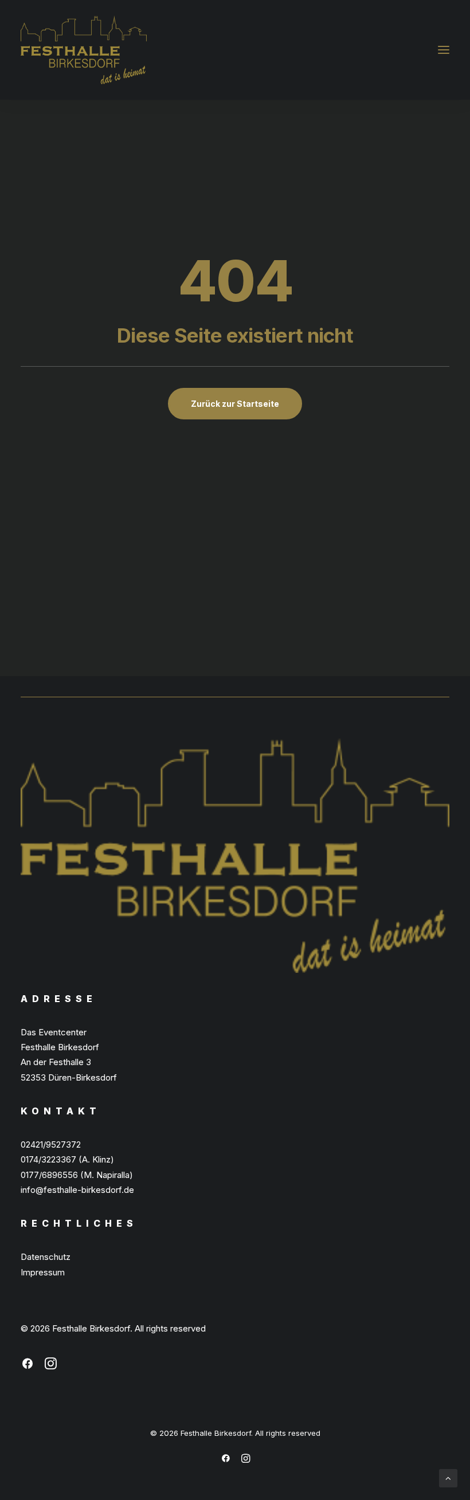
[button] (443, 50)
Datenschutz (45, 1256)
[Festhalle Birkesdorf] (84, 49)
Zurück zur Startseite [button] (235, 404)
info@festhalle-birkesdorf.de (77, 1189)
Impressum (43, 1272)
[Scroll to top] (448, 1477)
